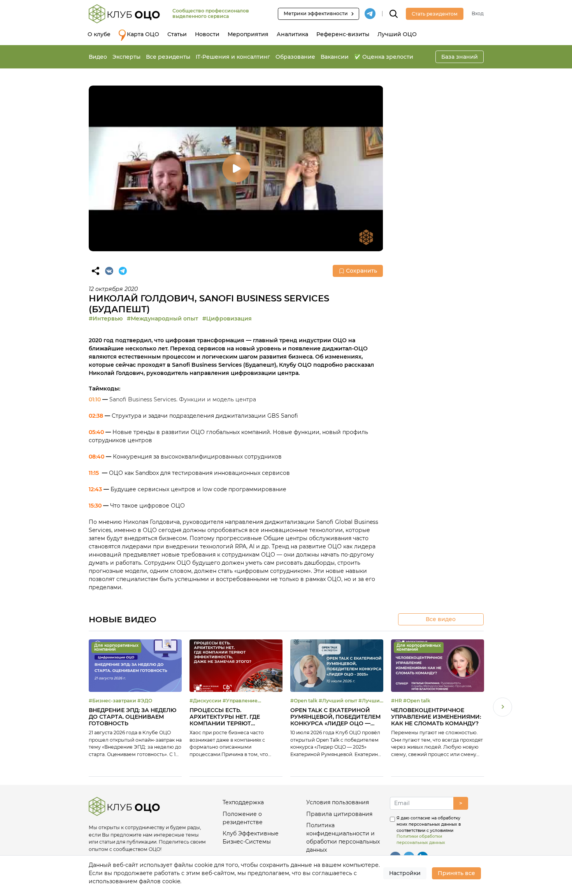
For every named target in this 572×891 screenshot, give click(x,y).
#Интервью (106, 318)
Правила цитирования (339, 813)
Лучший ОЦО (397, 34)
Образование (295, 56)
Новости (207, 34)
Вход (478, 13)
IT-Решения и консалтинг (233, 56)
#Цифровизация (227, 318)
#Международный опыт (162, 318)
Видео (98, 56)
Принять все (456, 873)
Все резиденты (168, 56)
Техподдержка (243, 802)
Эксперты (126, 56)
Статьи (177, 34)
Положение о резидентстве (243, 818)
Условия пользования (337, 802)
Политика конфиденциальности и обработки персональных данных (343, 837)
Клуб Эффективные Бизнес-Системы (251, 837)
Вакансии (335, 56)
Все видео (441, 619)
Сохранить (361, 270)
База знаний (459, 56)
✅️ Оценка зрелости (383, 56)
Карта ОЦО (143, 34)
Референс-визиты (342, 34)
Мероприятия (248, 34)
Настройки (405, 873)
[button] (502, 708)
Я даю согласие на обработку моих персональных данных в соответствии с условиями (429, 830)
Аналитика (292, 34)
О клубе (99, 34)
